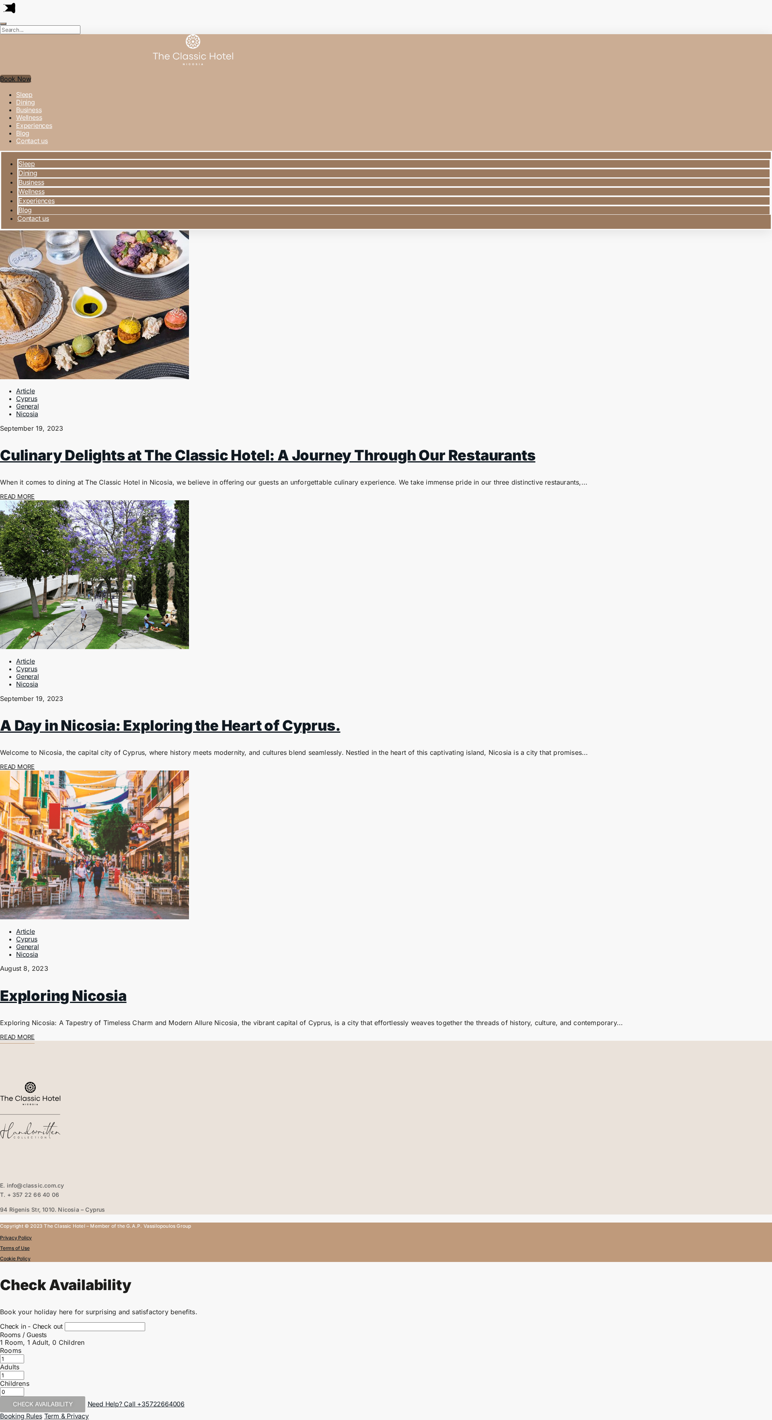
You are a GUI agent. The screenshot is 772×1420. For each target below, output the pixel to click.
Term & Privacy (66, 1416)
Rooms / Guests (23, 1335)
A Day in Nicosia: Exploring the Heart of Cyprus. (170, 725)
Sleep (24, 94)
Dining (25, 102)
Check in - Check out (31, 1326)
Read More (17, 496)
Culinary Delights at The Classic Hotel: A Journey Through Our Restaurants (267, 455)
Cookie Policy (15, 1259)
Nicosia (27, 414)
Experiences (34, 125)
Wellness (29, 117)
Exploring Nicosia (63, 996)
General (27, 406)
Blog (22, 133)
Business (28, 110)
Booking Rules (21, 1416)
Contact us (32, 141)
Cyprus (26, 399)
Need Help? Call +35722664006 (136, 1404)
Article (25, 391)
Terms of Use (15, 1248)
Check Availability (42, 1404)
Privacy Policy (16, 1238)
